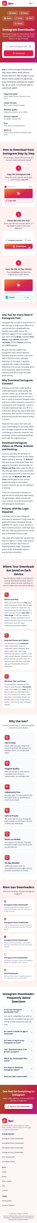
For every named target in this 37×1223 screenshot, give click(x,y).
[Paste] (30, 46)
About (4, 1177)
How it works (7, 1181)
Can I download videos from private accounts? (15, 1050)
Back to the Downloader (20, 1106)
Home (4, 1172)
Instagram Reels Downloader (12, 1148)
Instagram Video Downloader (13, 1139)
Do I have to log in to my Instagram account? (14, 1041)
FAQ (3, 1186)
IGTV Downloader (8, 1157)
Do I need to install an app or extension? (16, 1032)
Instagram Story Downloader (12, 1152)
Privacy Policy (7, 1201)
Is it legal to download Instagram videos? (13, 1068)
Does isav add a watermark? (15, 1076)
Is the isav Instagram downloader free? (13, 1010)
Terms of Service (8, 1205)
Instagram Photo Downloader (13, 1143)
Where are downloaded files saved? (15, 1059)
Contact (5, 1190)
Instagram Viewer (8, 1162)
